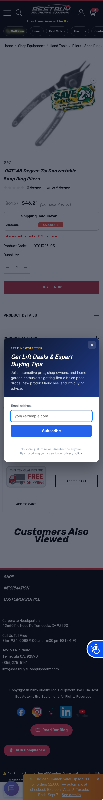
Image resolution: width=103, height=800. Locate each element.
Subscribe (51, 430)
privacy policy (73, 453)
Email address (21, 406)
